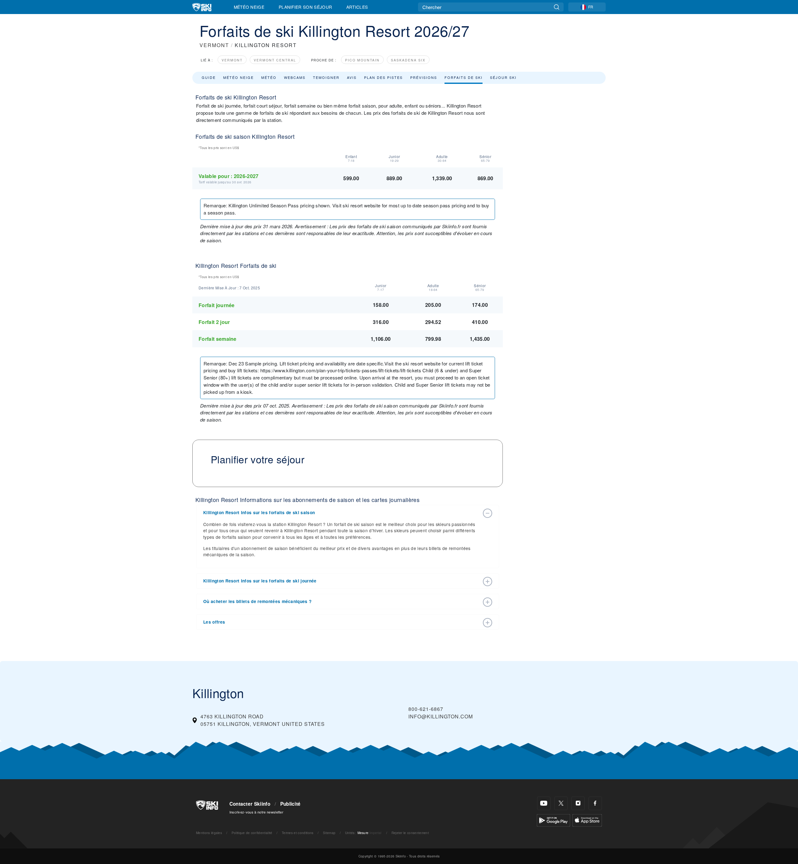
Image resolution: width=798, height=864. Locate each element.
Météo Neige (249, 7)
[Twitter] (561, 803)
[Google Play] (553, 819)
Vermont (232, 60)
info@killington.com (440, 716)
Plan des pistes (383, 77)
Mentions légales (209, 832)
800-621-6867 (425, 708)
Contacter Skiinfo (249, 803)
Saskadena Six (408, 60)
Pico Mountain (362, 60)
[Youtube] (543, 803)
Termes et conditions (297, 832)
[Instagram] (578, 803)
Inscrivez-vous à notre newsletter (256, 811)
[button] (341, 512)
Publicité (290, 803)
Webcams (294, 77)
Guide (209, 77)
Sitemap (329, 832)
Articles (357, 7)
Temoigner (326, 77)
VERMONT (214, 45)
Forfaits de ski (464, 77)
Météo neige (238, 77)
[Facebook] (595, 803)
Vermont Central (275, 60)
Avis (352, 77)
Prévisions (423, 77)
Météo (268, 77)
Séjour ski (503, 77)
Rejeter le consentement (410, 832)
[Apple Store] (587, 819)
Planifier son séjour (305, 7)
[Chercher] (557, 7)
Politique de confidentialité (252, 832)
